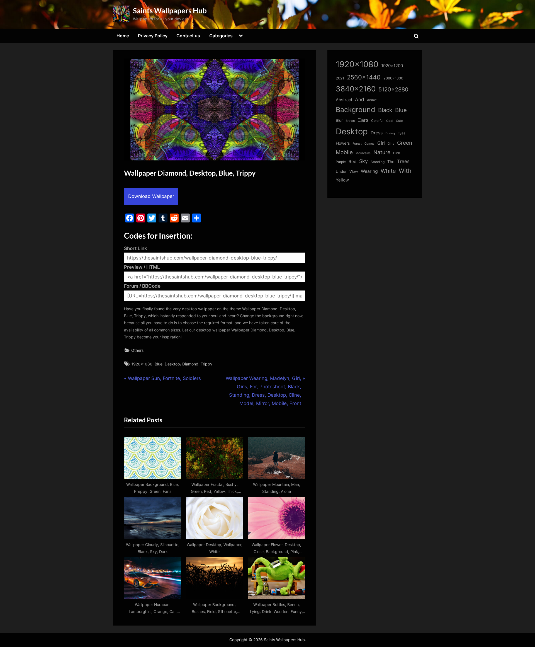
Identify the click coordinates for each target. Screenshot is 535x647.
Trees (403, 161)
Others (137, 350)
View (353, 171)
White (388, 170)
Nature (381, 152)
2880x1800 (393, 78)
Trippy (206, 364)
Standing (378, 162)
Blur (339, 120)
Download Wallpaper (151, 196)
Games (369, 144)
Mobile (344, 152)
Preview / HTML (142, 267)
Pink (396, 153)
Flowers (343, 143)
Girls (391, 144)
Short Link (135, 248)
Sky (363, 161)
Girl (381, 143)
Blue (158, 364)
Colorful (377, 120)
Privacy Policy (152, 35)
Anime (372, 100)
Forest (357, 144)
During (390, 133)
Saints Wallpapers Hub (170, 10)
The (390, 161)
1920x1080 (141, 364)
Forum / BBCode (142, 286)
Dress (377, 132)
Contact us (188, 35)
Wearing (369, 171)
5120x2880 (393, 89)
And (359, 99)
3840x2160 (356, 88)
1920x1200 (392, 65)
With (405, 170)
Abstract (344, 99)
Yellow (342, 180)
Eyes (401, 133)
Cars (363, 120)
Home (122, 35)
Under (341, 171)
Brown (350, 121)
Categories (221, 35)
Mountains (363, 153)
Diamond (190, 364)
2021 (340, 78)
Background (355, 109)
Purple (341, 162)
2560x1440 (364, 77)
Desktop (172, 364)
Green (404, 143)
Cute (399, 121)
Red (352, 161)
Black (385, 110)
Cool (389, 121)
